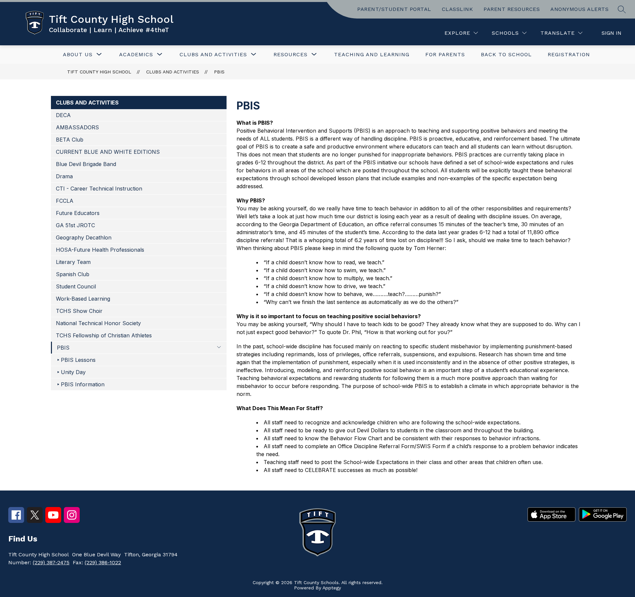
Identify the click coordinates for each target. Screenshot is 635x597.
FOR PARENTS (445, 54)
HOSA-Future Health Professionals (100, 249)
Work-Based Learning (83, 298)
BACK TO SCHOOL (506, 54)
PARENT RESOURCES (512, 9)
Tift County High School (99, 71)
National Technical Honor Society (98, 323)
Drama (64, 176)
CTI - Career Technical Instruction (99, 188)
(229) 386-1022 (103, 562)
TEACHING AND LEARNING (371, 54)
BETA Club (69, 139)
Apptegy (331, 587)
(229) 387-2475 (51, 562)
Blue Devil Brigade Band (86, 164)
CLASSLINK (457, 9)
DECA (63, 115)
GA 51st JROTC (75, 225)
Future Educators (78, 213)
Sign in (611, 33)
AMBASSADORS (77, 127)
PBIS (219, 71)
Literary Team (73, 262)
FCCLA (64, 200)
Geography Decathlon (83, 237)
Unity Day (73, 372)
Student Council (76, 286)
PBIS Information (83, 384)
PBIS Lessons (78, 360)
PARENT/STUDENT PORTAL (394, 9)
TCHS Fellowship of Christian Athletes (104, 335)
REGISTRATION (569, 54)
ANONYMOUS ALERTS (579, 9)
